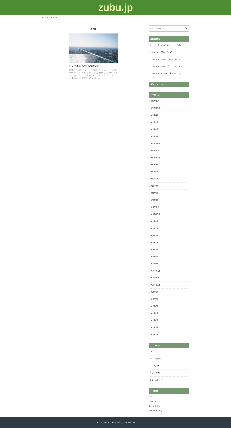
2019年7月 (154, 235)
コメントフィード (156, 406)
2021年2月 (154, 129)
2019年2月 (154, 257)
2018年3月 (154, 334)
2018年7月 (154, 306)
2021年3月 (154, 122)
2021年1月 (154, 136)
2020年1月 (154, 200)
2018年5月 (154, 320)
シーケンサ (154, 366)
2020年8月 (154, 165)
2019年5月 (154, 249)
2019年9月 (154, 221)
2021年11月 (154, 101)
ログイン (153, 397)
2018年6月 (154, 313)
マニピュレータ (156, 380)
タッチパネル (155, 373)
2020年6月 (154, 172)
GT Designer (155, 359)
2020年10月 (154, 158)
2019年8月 (154, 228)
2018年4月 (154, 327)
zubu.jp (115, 7)
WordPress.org (155, 410)
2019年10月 (154, 214)
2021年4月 (154, 115)
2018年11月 (154, 278)
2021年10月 (154, 108)
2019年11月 (154, 207)
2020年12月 (154, 143)
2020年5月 (154, 179)
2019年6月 (154, 242)
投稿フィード (154, 401)
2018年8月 (154, 299)
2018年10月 (154, 285)
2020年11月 (154, 150)
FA (150, 352)
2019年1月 (154, 264)
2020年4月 (154, 186)
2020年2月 (154, 193)
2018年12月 (154, 271)
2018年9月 (154, 292)
